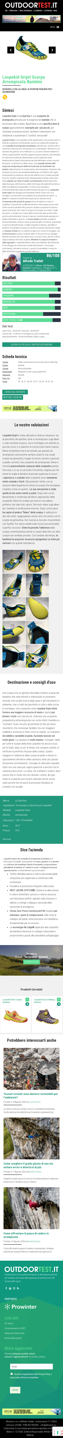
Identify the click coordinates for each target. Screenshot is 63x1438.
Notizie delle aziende (13, 1338)
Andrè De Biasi (35, 1172)
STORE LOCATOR (14, 397)
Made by (30, 1435)
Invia (15, 1390)
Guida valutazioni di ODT (15, 1328)
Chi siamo (9, 1323)
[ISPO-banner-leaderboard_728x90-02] (29, 408)
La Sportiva (20, 800)
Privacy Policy (44, 1374)
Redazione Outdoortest (14, 1333)
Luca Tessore (34, 1102)
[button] (52, 27)
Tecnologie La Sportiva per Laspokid (33, 805)
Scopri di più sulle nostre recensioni (31, 344)
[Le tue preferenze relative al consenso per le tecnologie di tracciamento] (58, 1433)
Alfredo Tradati (33, 261)
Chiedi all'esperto (15, 392)
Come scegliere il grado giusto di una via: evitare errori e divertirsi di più (29, 1165)
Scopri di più (32, 962)
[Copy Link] (5, 97)
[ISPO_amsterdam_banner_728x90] (31, 18)
